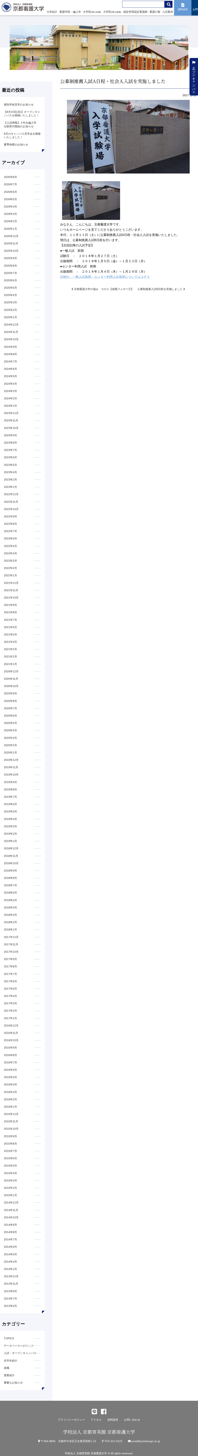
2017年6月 (10, 981)
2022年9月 (10, 516)
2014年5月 (10, 1254)
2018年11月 (11, 855)
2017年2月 (10, 1010)
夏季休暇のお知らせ (16, 144)
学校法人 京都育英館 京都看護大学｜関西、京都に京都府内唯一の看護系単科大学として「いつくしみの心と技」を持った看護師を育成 (24, 8)
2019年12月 (11, 759)
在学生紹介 (10, 1360)
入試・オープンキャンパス (20, 1353)
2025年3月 (10, 302)
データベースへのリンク (19, 1345)
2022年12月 (11, 494)
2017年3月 (10, 1003)
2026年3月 (10, 213)
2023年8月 (10, 442)
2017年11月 (11, 944)
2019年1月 (10, 841)
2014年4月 (10, 1261)
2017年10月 (11, 951)
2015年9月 (10, 1136)
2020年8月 (10, 700)
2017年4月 (10, 996)
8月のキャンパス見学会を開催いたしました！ (22, 135)
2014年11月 (11, 1210)
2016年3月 (10, 1092)
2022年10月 (11, 509)
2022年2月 (10, 568)
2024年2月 (10, 398)
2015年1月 (10, 1195)
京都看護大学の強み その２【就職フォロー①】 (103, 289)
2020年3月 (10, 737)
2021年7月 (10, 619)
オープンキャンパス (193, 78)
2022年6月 (10, 538)
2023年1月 (10, 486)
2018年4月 (10, 907)
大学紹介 (52, 11)
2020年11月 (11, 678)
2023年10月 (11, 427)
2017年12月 (11, 937)
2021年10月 (11, 597)
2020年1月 (10, 752)
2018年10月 (11, 863)
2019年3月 (10, 826)
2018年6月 (10, 892)
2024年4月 (10, 383)
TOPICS (9, 1338)
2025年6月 (10, 280)
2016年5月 (10, 1077)
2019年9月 (10, 782)
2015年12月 (11, 1114)
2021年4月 (10, 641)
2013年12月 (11, 1276)
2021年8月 (10, 612)
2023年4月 (10, 472)
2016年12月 (11, 1025)
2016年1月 (10, 1106)
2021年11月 (11, 590)
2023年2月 (10, 479)
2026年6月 (10, 191)
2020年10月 (11, 686)
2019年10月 (11, 774)
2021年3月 (10, 649)
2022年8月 (10, 523)
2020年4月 (10, 730)
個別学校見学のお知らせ (19, 104)
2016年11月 (11, 1032)
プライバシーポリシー (71, 1419)
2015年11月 (11, 1121)
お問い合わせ (132, 1419)
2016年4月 (10, 1084)
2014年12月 (11, 1202)
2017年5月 (10, 988)
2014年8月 (10, 1232)
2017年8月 (10, 966)
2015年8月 (10, 1143)
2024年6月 (10, 368)
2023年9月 (10, 435)
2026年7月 (10, 184)
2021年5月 (10, 634)
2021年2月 (10, 656)
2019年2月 (10, 833)
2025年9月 (10, 258)
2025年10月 (11, 250)
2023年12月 (11, 413)
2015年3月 (10, 1180)
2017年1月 (10, 1018)
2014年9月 (10, 1224)
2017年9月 (10, 959)
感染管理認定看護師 (135, 11)
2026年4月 (10, 206)
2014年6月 (10, 1246)
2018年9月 (10, 870)
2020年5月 (10, 723)
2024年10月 (11, 339)
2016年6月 (10, 1069)
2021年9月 (10, 604)
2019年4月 (10, 819)
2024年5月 (10, 376)
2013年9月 (10, 1291)
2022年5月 (10, 546)
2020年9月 (10, 693)
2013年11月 (11, 1283)
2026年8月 (10, 177)
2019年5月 (10, 811)
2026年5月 (10, 199)
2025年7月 (10, 273)
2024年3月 (10, 391)
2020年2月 (10, 745)
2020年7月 (10, 708)
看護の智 (154, 11)
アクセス (96, 1419)
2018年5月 (10, 900)
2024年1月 (10, 405)
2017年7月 (10, 973)
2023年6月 (10, 457)
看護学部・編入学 (70, 11)
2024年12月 (11, 324)
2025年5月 (10, 287)
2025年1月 (10, 317)
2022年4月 (10, 553)
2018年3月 (10, 914)
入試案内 (167, 11)
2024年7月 (10, 361)
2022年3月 (10, 560)
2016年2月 (10, 1099)
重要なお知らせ (13, 1382)
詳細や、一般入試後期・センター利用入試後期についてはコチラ (105, 276)
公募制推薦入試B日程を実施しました (160, 289)
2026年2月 (10, 221)
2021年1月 (10, 664)
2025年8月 (10, 265)
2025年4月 (10, 295)
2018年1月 (10, 929)
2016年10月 (11, 1040)
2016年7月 (10, 1062)
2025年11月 (11, 243)
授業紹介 (9, 1375)
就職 (6, 1367)
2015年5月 (10, 1165)
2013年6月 (10, 1305)
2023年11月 (11, 420)
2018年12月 (11, 848)
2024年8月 (10, 354)
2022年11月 (11, 501)
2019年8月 (10, 789)
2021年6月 (10, 627)
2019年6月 (10, 804)
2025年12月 (11, 236)
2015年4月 (10, 1173)
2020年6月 (10, 715)
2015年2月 (10, 1187)
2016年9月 (10, 1047)
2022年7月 (10, 531)
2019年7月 (10, 796)
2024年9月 (10, 346)
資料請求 (112, 1419)
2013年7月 (10, 1298)
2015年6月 (10, 1158)
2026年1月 (10, 228)
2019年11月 (11, 767)
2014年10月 (11, 1217)
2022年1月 (10, 575)
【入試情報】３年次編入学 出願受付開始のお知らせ (21, 124)
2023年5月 (10, 464)
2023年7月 (10, 450)
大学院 (92, 11)
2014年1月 (10, 1269)
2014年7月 (10, 1239)
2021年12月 (11, 582)
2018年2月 (10, 922)
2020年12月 (11, 671)
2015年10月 (11, 1128)
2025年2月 (10, 309)
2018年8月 (10, 877)
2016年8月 (10, 1055)
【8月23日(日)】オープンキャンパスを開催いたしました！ (22, 113)
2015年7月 (10, 1150)
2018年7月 (10, 885)
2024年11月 (11, 331)
